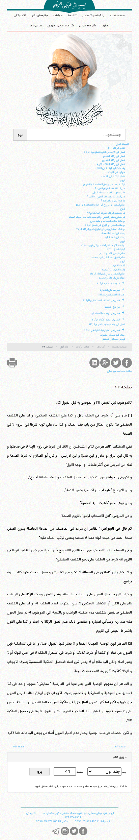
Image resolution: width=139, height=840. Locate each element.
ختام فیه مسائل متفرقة (112, 335)
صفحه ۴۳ (120, 747)
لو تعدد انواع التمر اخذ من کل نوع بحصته (103, 245)
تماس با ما (36, 26)
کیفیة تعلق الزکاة (116, 249)
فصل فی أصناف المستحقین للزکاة (101, 300)
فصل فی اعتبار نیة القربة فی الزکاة (102, 330)
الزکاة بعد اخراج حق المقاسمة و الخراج (104, 185)
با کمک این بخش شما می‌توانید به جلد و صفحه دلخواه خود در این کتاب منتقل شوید (80, 787)
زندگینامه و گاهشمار (93, 16)
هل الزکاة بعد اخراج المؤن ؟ (110, 189)
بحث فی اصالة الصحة (113, 233)
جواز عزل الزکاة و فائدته (112, 278)
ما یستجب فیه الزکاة (108, 284)
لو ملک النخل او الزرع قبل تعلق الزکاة (105, 225)
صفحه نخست (117, 16)
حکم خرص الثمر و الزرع (112, 253)
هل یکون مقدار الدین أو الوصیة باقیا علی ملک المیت (97, 217)
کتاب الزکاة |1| (116, 148)
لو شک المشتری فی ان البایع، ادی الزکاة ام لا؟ (100, 229)
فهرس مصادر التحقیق (113, 339)
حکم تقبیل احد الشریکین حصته (108, 258)
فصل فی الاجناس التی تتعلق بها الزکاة (104, 152)
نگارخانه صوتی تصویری (61, 26)
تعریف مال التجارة (110, 290)
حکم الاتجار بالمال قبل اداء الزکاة (107, 274)
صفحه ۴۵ (18, 747)
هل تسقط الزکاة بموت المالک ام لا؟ (106, 213)
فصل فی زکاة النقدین (113, 160)
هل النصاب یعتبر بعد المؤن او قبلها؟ (106, 197)
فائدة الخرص (117, 266)
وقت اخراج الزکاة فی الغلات (110, 168)
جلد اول (64, 347)
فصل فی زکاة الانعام (114, 156)
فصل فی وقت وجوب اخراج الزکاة (106, 324)
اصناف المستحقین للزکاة (111, 295)
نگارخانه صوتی (87, 26)
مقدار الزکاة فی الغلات (113, 176)
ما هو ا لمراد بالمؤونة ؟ (113, 201)
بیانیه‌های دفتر (40, 16)
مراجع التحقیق (112, 307)
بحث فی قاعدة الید (115, 237)
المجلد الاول (122, 144)
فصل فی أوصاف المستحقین (105, 313)
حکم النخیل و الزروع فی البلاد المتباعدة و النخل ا (99, 205)
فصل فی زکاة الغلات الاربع (110, 164)
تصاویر (105, 26)
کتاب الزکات (82, 347)
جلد (124, 772)
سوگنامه (57, 16)
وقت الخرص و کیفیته (113, 270)
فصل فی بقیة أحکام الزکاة (106, 320)
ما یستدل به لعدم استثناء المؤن (108, 193)
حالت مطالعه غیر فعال (119, 371)
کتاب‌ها (72, 16)
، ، (78, 813)
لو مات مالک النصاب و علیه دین (107, 221)
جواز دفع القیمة (116, 172)
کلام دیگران (20, 16)
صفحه (79, 772)
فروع (122, 180)
